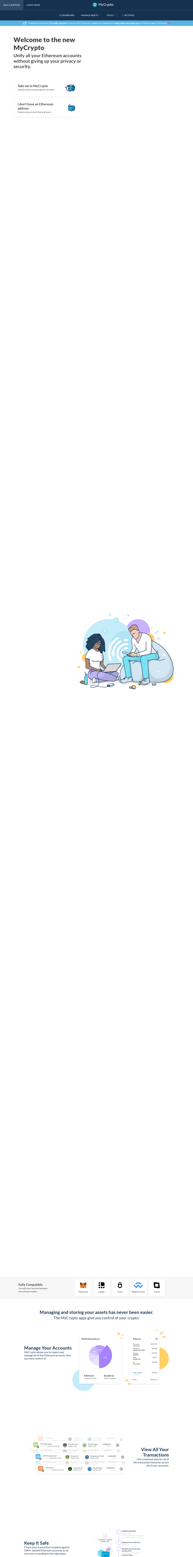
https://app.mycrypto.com (126, 23)
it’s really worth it (58, 23)
